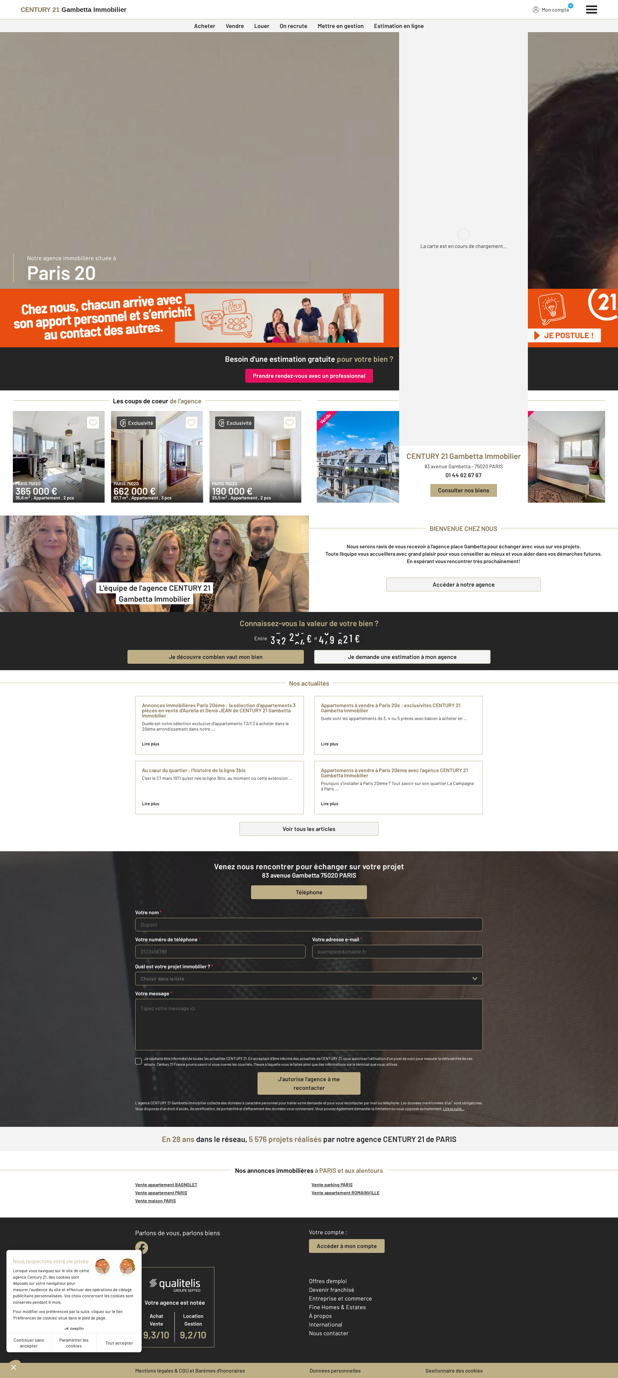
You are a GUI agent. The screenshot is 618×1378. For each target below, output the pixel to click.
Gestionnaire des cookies (454, 1370)
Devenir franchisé (331, 1289)
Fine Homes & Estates (337, 1306)
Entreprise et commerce (340, 1298)
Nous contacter (329, 1333)
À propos (320, 1315)
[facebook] (141, 1247)
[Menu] (591, 9)
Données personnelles (335, 1370)
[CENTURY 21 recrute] (309, 318)
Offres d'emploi (328, 1280)
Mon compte (555, 9)
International (325, 1324)
